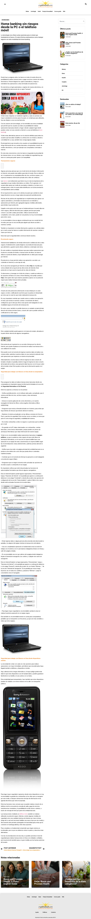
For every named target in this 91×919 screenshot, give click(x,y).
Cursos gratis (57, 11)
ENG (64, 11)
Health (64, 77)
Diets (63, 73)
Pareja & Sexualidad (47, 11)
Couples (64, 82)
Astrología (33, 11)
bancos (5, 181)
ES (62, 90)
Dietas (27, 11)
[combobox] (71, 21)
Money (64, 69)
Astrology (64, 86)
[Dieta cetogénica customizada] (22, 114)
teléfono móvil (23, 814)
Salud (39, 11)
